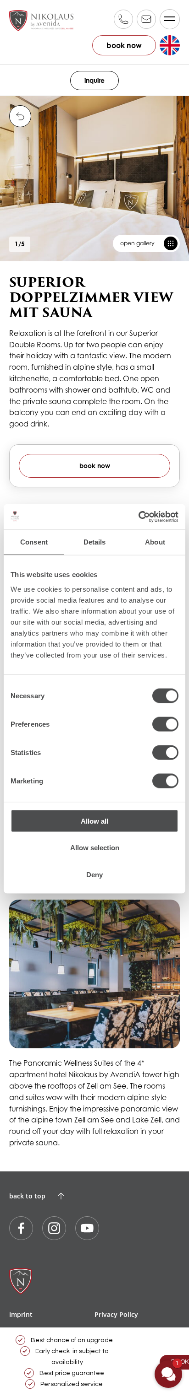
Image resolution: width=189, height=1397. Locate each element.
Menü (169, 19)
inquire (94, 80)
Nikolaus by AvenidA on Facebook (21, 1228)
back (20, 116)
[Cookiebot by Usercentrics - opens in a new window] (138, 517)
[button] (168, 1374)
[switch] (165, 724)
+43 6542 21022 (123, 19)
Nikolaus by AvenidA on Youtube (87, 1228)
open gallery (137, 243)
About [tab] (155, 542)
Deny (94, 874)
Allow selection (94, 848)
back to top (27, 1196)
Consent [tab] (34, 542)
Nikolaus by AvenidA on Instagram (54, 1228)
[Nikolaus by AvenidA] (41, 20)
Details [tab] (94, 542)
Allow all (94, 821)
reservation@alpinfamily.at (146, 19)
